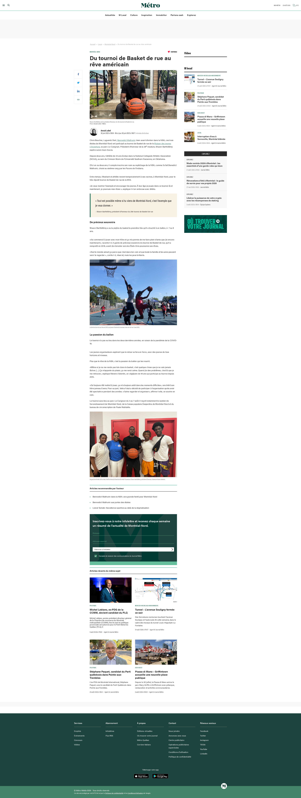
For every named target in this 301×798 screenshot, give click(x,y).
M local (188, 68)
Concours (78, 740)
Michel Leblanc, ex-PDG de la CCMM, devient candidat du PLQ (109, 611)
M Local (123, 15)
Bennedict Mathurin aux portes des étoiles (111, 502)
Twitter (203, 735)
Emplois (77, 731)
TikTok (202, 744)
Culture (134, 15)
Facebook (204, 731)
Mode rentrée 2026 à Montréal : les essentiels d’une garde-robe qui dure (204, 164)
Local (100, 44)
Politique (93, 605)
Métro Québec (143, 740)
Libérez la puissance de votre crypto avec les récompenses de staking (204, 199)
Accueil (92, 44)
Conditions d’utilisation (178, 752)
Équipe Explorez (205, 204)
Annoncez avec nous (177, 735)
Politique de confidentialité (180, 756)
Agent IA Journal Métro (111, 632)
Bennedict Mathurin (126, 140)
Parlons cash (177, 15)
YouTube (203, 749)
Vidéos (77, 744)
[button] (3, 5)
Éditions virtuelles (144, 731)
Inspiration (146, 15)
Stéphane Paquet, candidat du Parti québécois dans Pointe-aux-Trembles (110, 674)
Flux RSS (109, 735)
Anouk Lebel (106, 130)
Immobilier (161, 15)
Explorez (191, 15)
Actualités (110, 15)
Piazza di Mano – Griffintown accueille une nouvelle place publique (151, 674)
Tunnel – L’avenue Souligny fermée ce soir (154, 611)
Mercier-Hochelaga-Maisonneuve (146, 605)
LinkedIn (203, 753)
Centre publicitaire (176, 740)
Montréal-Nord (110, 44)
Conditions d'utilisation (135, 793)
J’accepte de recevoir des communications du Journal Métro (120, 556)
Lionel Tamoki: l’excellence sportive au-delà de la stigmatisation (121, 507)
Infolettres (110, 731)
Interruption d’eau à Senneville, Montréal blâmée (211, 137)
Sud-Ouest (138, 667)
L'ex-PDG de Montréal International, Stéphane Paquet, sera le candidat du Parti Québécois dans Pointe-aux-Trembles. (110, 685)
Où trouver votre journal (147, 735)
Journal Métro (205, 170)
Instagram (204, 740)
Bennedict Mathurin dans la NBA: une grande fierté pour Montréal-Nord (125, 496)
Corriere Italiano (144, 744)
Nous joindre (174, 731)
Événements (79, 735)
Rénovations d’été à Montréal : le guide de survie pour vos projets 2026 (205, 182)
